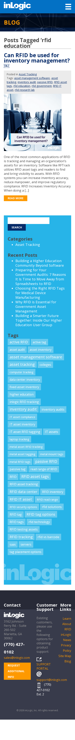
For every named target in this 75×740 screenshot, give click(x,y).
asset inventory (41, 350)
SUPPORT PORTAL (44, 666)
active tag (39, 342)
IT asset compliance (22, 417)
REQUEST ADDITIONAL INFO (16, 671)
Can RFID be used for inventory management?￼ (37, 60)
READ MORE (15, 198)
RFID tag (16, 514)
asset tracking (22, 364)
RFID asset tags (35, 476)
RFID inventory (52, 492)
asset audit (17, 350)
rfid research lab (25, 90)
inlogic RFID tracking (24, 402)
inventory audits (53, 409)
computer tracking (21, 372)
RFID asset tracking (24, 484)
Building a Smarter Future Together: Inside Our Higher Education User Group (38, 320)
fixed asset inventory (24, 387)
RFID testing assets (24, 529)
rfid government (42, 86)
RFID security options (23, 507)
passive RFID (45, 82)
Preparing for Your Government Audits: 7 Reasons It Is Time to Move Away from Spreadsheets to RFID (40, 277)
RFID (13, 476)
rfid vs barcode (48, 537)
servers (26, 544)
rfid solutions (52, 507)
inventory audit (27, 82)
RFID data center (23, 491)
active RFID (19, 342)
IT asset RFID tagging (25, 432)
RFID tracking (21, 536)
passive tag (18, 469)
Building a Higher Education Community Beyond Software (39, 263)
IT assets (51, 432)
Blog (67, 661)
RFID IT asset (21, 499)
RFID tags (17, 522)
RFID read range (47, 499)
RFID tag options (41, 514)
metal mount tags (51, 454)
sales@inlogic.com (17, 658)
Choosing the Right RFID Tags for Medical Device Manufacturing (40, 293)
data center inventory (25, 379)
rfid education (21, 86)
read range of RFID (43, 469)
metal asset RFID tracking (26, 447)
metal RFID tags (20, 462)
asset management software (32, 78)
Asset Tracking (28, 74)
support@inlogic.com (52, 680)
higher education (22, 394)
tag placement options (25, 552)
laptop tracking (19, 439)
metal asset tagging (22, 454)
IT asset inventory (22, 424)
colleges (45, 365)
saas (13, 544)
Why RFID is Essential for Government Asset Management (35, 306)
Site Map (64, 656)
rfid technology (39, 522)
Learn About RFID (66, 623)
